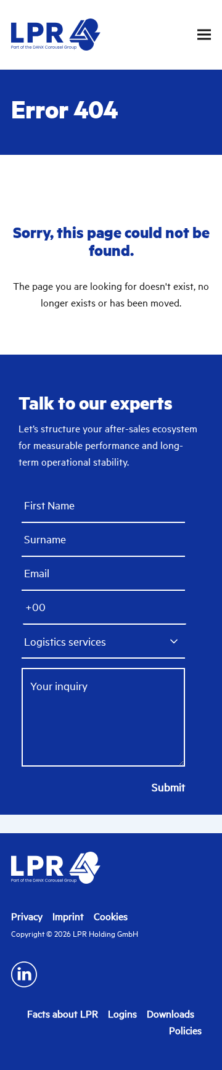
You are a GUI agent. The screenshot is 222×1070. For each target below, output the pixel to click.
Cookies (111, 916)
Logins (122, 1014)
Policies (185, 1030)
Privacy (27, 916)
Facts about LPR (62, 1014)
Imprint (68, 916)
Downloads (170, 1014)
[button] (204, 35)
